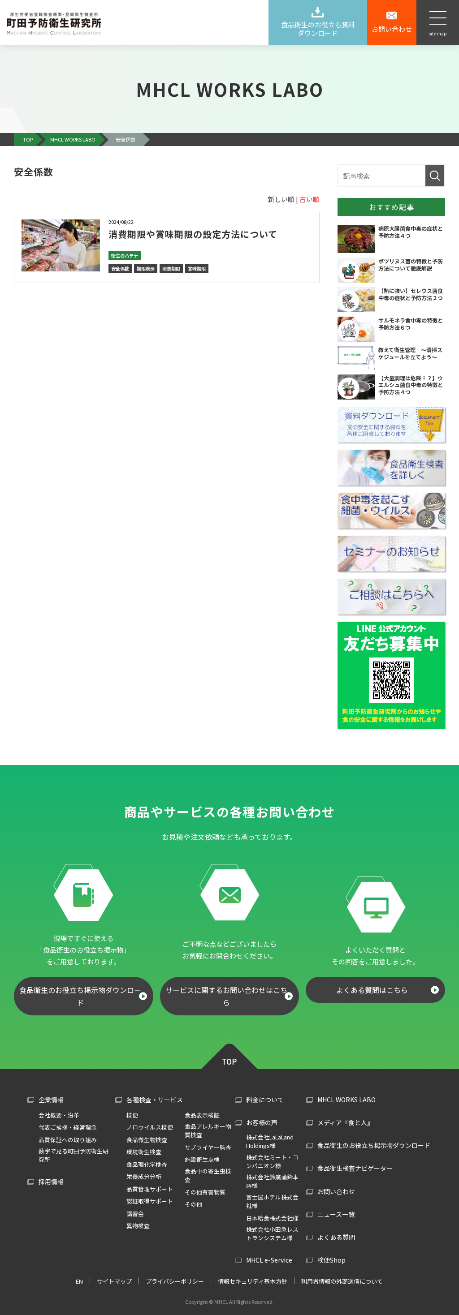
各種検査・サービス (154, 1099)
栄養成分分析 (143, 1176)
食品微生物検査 (146, 1139)
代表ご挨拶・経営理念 (68, 1127)
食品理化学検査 (146, 1164)
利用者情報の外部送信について (342, 1281)
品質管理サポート (149, 1189)
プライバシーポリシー (175, 1281)
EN (79, 1281)
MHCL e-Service (269, 1259)
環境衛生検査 (143, 1151)
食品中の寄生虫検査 (208, 1175)
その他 (193, 1204)
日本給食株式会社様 (272, 1218)
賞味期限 (197, 268)
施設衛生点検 (202, 1159)
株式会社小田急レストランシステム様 (272, 1233)
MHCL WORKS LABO (346, 1099)
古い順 (309, 199)
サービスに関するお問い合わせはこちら (226, 996)
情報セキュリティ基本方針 (252, 1281)
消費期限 (171, 268)
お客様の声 (261, 1122)
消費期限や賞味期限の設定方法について (192, 234)
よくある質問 (336, 1237)
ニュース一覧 (336, 1214)
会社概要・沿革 (59, 1115)
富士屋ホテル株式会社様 (272, 1201)
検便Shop (331, 1259)
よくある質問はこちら (372, 989)
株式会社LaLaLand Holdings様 (270, 1141)
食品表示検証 (202, 1115)
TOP (229, 1055)
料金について (265, 1099)
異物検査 (138, 1225)
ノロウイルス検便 (149, 1127)
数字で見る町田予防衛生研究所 (73, 1155)
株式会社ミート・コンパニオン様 (272, 1161)
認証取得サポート (149, 1201)
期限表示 (146, 268)
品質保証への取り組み (68, 1139)
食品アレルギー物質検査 (208, 1130)
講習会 (135, 1213)
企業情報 (51, 1099)
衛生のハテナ (124, 255)
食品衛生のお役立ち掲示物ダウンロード (80, 996)
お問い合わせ (336, 1191)
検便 (132, 1115)
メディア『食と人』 (345, 1122)
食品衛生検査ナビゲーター (355, 1168)
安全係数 (120, 268)
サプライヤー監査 (208, 1147)
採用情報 (51, 1181)
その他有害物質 (205, 1192)
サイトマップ (114, 1281)
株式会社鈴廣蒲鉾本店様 (272, 1181)
